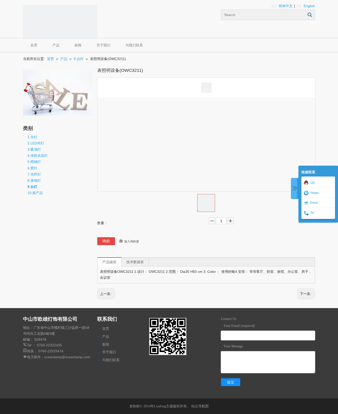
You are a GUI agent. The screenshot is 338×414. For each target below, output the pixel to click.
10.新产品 (35, 193)
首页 (33, 45)
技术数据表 (135, 262)
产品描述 (109, 262)
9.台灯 (32, 187)
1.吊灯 (32, 137)
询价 (106, 241)
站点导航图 (200, 406)
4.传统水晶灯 (37, 156)
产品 (55, 45)
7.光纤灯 (34, 174)
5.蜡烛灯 (34, 162)
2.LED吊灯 (35, 143)
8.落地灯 (34, 180)
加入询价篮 (131, 241)
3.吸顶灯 (34, 149)
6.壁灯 (32, 168)
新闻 (77, 45)
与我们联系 (134, 45)
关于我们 (103, 45)
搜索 (310, 15)
